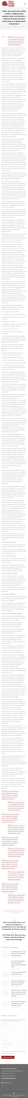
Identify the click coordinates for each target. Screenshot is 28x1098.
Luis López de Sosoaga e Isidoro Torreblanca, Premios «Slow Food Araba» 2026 (18, 964)
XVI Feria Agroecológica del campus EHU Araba (18, 973)
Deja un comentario (14, 912)
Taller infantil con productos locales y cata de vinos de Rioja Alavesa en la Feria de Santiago (19, 993)
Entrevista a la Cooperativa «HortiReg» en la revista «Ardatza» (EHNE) (18, 1003)
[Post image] (5, 954)
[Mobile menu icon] (25, 3)
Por (8, 911)
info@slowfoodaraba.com (8, 1078)
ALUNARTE (22, 1095)
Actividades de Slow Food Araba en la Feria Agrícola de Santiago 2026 (18, 953)
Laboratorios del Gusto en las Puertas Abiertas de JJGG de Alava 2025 (18, 982)
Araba (11, 910)
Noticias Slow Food (18, 910)
